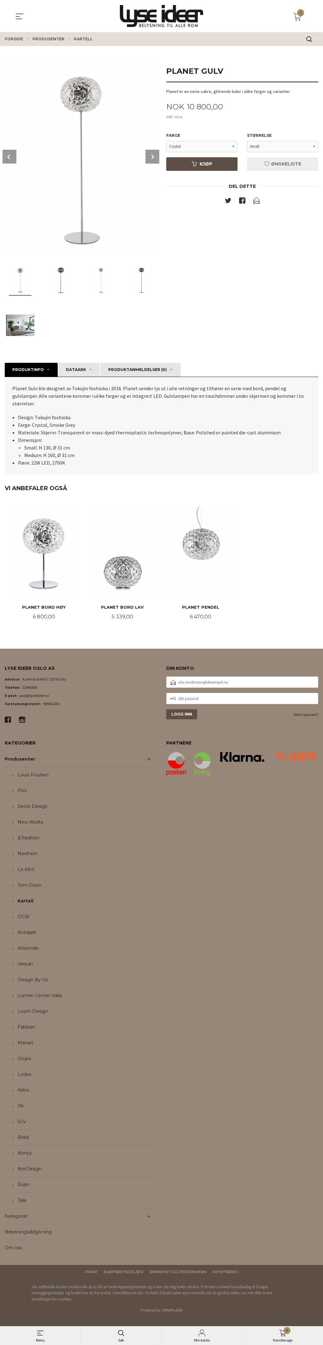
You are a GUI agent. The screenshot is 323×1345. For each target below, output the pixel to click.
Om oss (13, 1247)
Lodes (24, 1074)
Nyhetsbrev (225, 1271)
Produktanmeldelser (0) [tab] (137, 369)
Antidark (27, 932)
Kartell (25, 901)
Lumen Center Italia (40, 995)
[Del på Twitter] (228, 202)
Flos (22, 790)
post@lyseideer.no (34, 695)
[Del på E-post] (256, 202)
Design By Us (33, 980)
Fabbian (26, 1027)
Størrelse (259, 135)
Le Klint (26, 869)
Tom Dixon (29, 885)
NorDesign (30, 1169)
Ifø (21, 1106)
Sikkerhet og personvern (178, 1271)
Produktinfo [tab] (28, 369)
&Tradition (28, 838)
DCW (24, 916)
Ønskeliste (285, 164)
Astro (23, 1090)
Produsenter (20, 759)
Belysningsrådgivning (28, 1232)
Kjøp (206, 164)
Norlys (25, 1153)
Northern (28, 853)
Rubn (24, 1184)
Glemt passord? (305, 714)
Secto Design (33, 806)
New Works (30, 822)
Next (152, 157)
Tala (22, 1200)
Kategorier (16, 1216)
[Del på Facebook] (242, 202)
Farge (173, 135)
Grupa (24, 1058)
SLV (22, 1121)
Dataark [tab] (76, 369)
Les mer (247, 1293)
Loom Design (33, 1011)
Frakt (91, 1271)
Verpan (25, 964)
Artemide (28, 948)
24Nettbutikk (172, 1310)
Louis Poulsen (33, 775)
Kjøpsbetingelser (124, 1271)
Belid (23, 1137)
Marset (25, 1043)
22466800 (29, 687)
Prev (9, 157)
